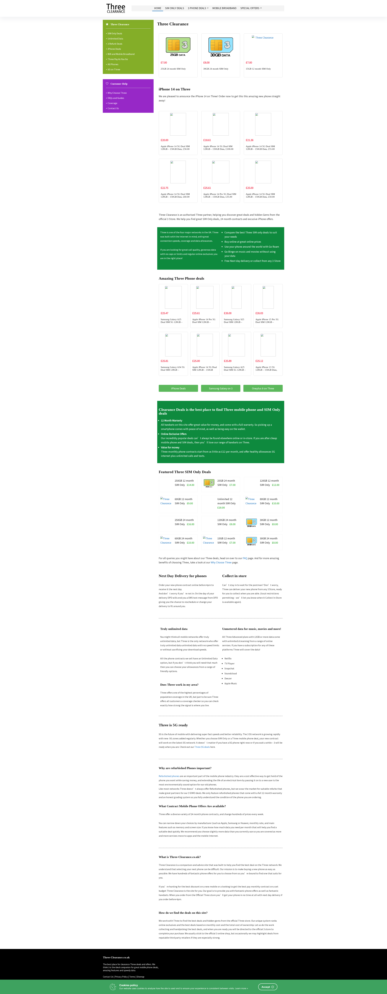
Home (157, 8)
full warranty (246, 424)
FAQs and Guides (116, 97)
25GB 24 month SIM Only (173, 69)
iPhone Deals (114, 48)
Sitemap (140, 976)
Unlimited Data (115, 38)
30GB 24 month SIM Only (215, 69)
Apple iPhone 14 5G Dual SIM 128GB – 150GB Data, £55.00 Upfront (260, 149)
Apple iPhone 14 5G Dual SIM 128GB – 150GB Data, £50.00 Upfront (175, 149)
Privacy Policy (121, 976)
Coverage (112, 103)
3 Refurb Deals (115, 43)
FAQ (245, 558)
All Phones (113, 64)
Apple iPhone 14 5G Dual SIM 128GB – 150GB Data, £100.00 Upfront (218, 149)
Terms (132, 976)
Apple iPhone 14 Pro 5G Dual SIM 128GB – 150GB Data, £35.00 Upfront (219, 197)
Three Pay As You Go (118, 59)
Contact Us (113, 108)
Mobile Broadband (224, 8)
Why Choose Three (221, 562)
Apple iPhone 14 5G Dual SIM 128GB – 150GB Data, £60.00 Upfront (175, 197)
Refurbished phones (169, 776)
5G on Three (114, 69)
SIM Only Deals (174, 8)
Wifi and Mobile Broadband (121, 53)
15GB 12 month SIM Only (258, 69)
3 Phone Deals (197, 8)
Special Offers (249, 8)
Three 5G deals (202, 746)
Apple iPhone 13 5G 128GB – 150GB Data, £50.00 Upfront (266, 370)
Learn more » (241, 988)
